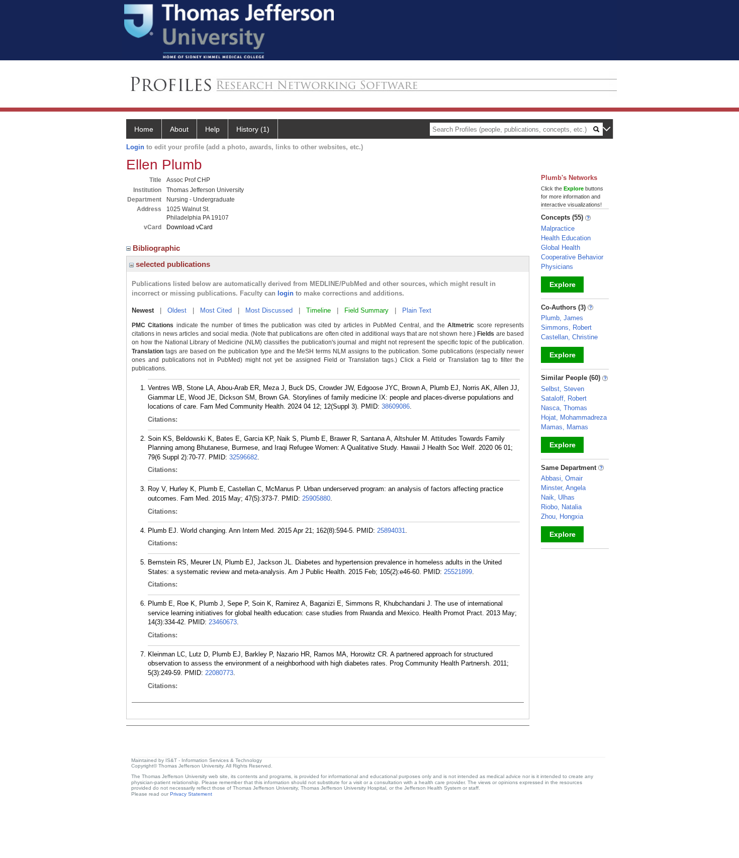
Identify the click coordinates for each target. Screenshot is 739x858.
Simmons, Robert (566, 327)
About (179, 129)
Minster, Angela (563, 488)
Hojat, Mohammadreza (574, 417)
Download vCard (189, 227)
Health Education (566, 238)
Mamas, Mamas (564, 427)
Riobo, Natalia (561, 507)
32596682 (243, 457)
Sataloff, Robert (564, 398)
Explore (562, 284)
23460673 (223, 622)
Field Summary (366, 310)
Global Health (560, 247)
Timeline (318, 310)
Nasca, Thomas (564, 408)
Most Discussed (269, 310)
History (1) (252, 129)
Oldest (177, 310)
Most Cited (216, 310)
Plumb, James (562, 318)
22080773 (219, 673)
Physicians (557, 266)
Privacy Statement (191, 794)
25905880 (316, 498)
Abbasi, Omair (562, 478)
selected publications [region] (172, 264)
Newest (143, 310)
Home (143, 129)
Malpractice (558, 228)
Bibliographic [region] (157, 248)
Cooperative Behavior (572, 257)
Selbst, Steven (562, 389)
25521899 (458, 572)
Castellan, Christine (569, 337)
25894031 (391, 530)
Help (212, 129)
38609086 (396, 406)
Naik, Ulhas (558, 497)
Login (135, 147)
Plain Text (416, 310)
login (286, 293)
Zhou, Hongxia (562, 516)
